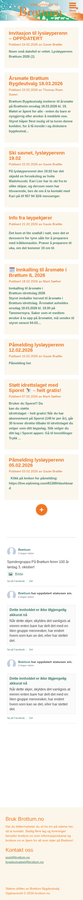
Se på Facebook (16, 581)
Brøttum (24, 549)
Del (31, 581)
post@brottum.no (18, 857)
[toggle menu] (72, 5)
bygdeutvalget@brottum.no (25, 862)
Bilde (19, 574)
